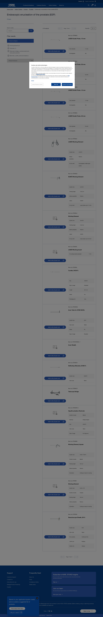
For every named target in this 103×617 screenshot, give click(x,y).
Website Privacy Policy (41, 74)
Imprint (32, 80)
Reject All (56, 84)
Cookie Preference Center (37, 84)
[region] (52, 75)
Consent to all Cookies (67, 84)
